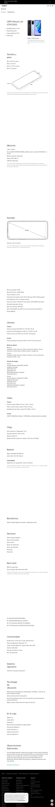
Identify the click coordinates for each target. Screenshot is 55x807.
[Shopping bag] (48, 6)
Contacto (33, 780)
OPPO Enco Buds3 (20, 792)
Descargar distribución (13, 764)
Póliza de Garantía (35, 791)
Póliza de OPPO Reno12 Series (37, 797)
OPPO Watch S (19, 804)
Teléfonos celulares (11, 773)
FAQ (31, 788)
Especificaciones (11, 12)
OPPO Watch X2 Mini (20, 806)
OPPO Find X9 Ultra (6, 783)
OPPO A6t (4, 806)
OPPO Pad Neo (19, 783)
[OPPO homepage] (4, 6)
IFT (31, 795)
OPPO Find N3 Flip (5, 790)
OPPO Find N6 (4, 780)
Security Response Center (36, 790)
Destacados (3, 12)
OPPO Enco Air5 (19, 788)
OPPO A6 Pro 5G (5, 802)
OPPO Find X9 (4, 787)
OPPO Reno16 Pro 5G (6, 792)
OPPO (3, 773)
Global (5, 3)
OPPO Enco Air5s (19, 787)
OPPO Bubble (19, 780)
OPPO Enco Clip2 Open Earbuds (22, 785)
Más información (21, 800)
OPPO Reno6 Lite (23, 773)
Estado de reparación (35, 786)
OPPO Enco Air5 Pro (20, 790)
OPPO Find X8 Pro (5, 788)
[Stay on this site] (50, 2)
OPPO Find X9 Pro (5, 785)
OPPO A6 (3, 804)
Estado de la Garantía (35, 785)
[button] (52, 6)
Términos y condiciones (36, 793)
